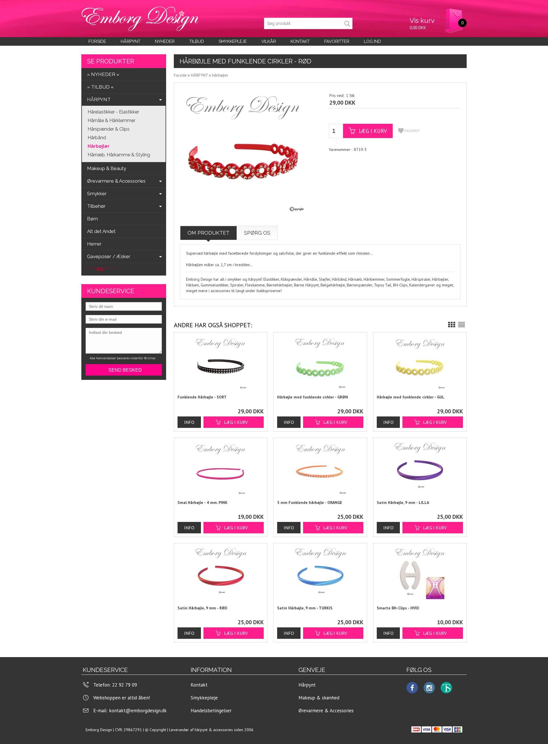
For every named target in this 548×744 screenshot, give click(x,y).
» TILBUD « (100, 87)
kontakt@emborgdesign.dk (138, 710)
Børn (92, 219)
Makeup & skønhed (319, 698)
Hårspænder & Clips (109, 129)
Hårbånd (97, 137)
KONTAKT (300, 41)
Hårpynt (130, 41)
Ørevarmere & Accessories (326, 710)
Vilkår (268, 41)
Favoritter (336, 41)
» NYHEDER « (103, 74)
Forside (97, 41)
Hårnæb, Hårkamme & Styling (119, 154)
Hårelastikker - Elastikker (113, 112)
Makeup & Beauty (106, 168)
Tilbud (196, 41)
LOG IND (372, 41)
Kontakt (199, 685)
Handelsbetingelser (211, 710)
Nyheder (165, 41)
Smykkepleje (233, 41)
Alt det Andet (101, 231)
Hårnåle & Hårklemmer (111, 120)
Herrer (94, 244)
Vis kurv (422, 20)
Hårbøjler (99, 146)
